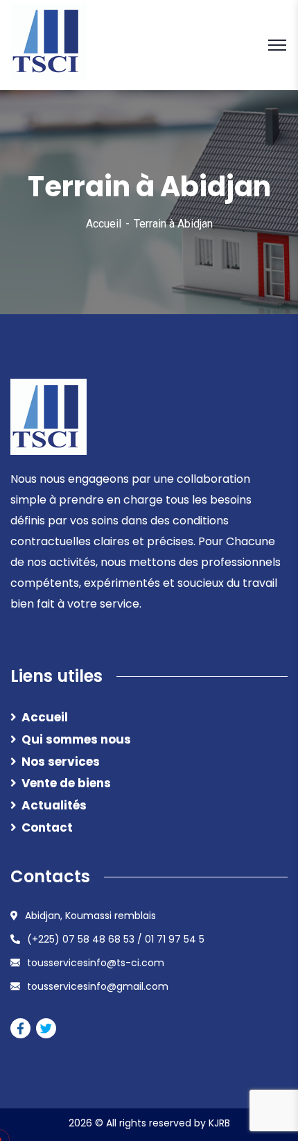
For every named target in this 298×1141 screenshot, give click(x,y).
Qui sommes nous (76, 739)
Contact (47, 827)
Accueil (103, 223)
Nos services (60, 761)
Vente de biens (66, 783)
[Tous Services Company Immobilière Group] (48, 44)
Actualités (54, 805)
